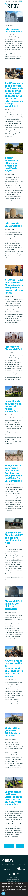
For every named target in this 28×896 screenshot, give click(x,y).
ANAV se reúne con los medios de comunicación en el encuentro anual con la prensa (14, 668)
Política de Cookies (13, 881)
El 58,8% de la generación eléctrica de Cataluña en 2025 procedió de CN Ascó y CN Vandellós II (13, 473)
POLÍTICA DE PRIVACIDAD (13, 879)
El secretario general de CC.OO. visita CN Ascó (12, 732)
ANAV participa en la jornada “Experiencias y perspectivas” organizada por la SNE (14, 286)
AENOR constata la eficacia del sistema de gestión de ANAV (11, 164)
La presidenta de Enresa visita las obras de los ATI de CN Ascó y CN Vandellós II (13, 798)
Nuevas (20, 845)
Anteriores (9, 845)
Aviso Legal (13, 877)
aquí (6, 890)
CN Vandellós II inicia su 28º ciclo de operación (13, 605)
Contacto (9, 1)
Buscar (15, 1)
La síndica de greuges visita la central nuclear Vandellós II (13, 406)
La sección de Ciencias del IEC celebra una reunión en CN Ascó (14, 537)
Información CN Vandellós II (13, 30)
